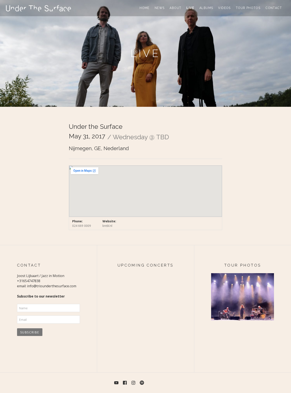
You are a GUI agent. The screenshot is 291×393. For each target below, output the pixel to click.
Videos (224, 8)
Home (145, 8)
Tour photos (248, 8)
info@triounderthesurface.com (51, 286)
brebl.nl (107, 226)
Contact (273, 8)
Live (190, 8)
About (175, 8)
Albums (206, 8)
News (160, 8)
